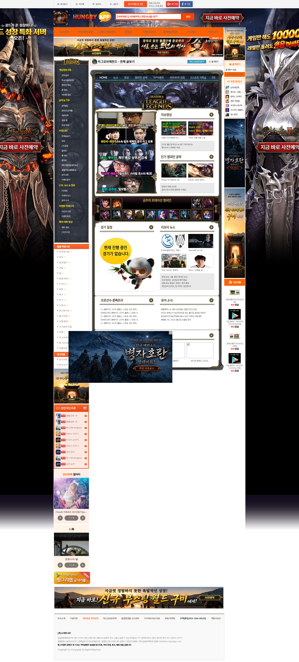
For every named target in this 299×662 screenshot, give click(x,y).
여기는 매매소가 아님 (169, 313)
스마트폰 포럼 (65, 326)
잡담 (63, 141)
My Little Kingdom (74, 427)
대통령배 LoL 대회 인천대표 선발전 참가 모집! (179, 309)
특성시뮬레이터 (68, 80)
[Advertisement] (96, 66)
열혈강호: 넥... (72, 415)
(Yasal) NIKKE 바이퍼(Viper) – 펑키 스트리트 (80, 512)
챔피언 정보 (66, 85)
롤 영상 (64, 155)
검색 (188, 16)
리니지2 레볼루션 (237, 110)
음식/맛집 (64, 316)
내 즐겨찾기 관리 (234, 74)
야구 (62, 300)
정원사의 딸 (71, 559)
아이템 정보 (66, 95)
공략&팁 (65, 106)
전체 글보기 (127, 61)
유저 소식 (65, 200)
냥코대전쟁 (234, 87)
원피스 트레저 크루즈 (237, 96)
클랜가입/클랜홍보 (69, 170)
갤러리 (64, 151)
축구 (62, 294)
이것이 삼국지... (73, 440)
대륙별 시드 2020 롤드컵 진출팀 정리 (176, 320)
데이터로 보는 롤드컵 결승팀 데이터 (191, 313)
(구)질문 (65, 146)
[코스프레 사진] (71, 493)
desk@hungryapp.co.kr (170, 641)
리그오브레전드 (107, 61)
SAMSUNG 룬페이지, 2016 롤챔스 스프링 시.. (120, 313)
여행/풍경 (64, 321)
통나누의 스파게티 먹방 (171, 147)
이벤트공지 (66, 180)
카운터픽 (65, 115)
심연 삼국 (70, 452)
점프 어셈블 (235, 101)
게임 (62, 268)
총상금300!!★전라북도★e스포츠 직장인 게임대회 (181, 316)
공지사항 (65, 175)
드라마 (63, 284)
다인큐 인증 (66, 211)
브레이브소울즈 (144, 22)
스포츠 (63, 305)
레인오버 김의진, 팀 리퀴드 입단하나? (176, 286)
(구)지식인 (66, 232)
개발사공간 (216, 618)
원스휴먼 (233, 114)
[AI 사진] (71, 544)
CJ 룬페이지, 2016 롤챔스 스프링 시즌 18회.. (119, 309)
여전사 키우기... (73, 434)
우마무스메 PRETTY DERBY (237, 105)
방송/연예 (64, 278)
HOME (65, 191)
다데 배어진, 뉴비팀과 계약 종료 (174, 280)
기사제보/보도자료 (152, 618)
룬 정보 (65, 90)
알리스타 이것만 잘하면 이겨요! (174, 190)
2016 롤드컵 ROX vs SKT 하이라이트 (177, 144)
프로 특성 (65, 125)
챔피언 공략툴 (67, 110)
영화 (62, 289)
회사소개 (61, 618)
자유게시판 (65, 252)
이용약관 (74, 618)
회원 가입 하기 (154, 3)
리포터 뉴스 (66, 195)
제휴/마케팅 (170, 618)
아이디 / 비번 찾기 (156, 6)
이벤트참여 (66, 216)
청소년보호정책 (109, 618)
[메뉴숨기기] (216, 38)
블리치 (133, 22)
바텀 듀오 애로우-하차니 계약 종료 (175, 283)
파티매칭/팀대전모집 (70, 165)
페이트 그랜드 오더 (237, 92)
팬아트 (64, 160)
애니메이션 (65, 310)
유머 (62, 257)
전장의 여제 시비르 (169, 186)
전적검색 (65, 75)
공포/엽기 (64, 262)
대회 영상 (65, 227)
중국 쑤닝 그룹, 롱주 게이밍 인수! (175, 277)
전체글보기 (66, 136)
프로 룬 (64, 120)
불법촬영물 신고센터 (130, 618)
